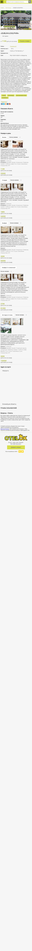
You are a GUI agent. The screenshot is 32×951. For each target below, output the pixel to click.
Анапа (2, 7)
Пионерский (13, 46)
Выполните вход (5, 429)
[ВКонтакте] (2, 104)
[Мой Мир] (7, 104)
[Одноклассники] (5, 104)
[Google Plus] (9, 104)
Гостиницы (8, 7)
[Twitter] (4, 104)
